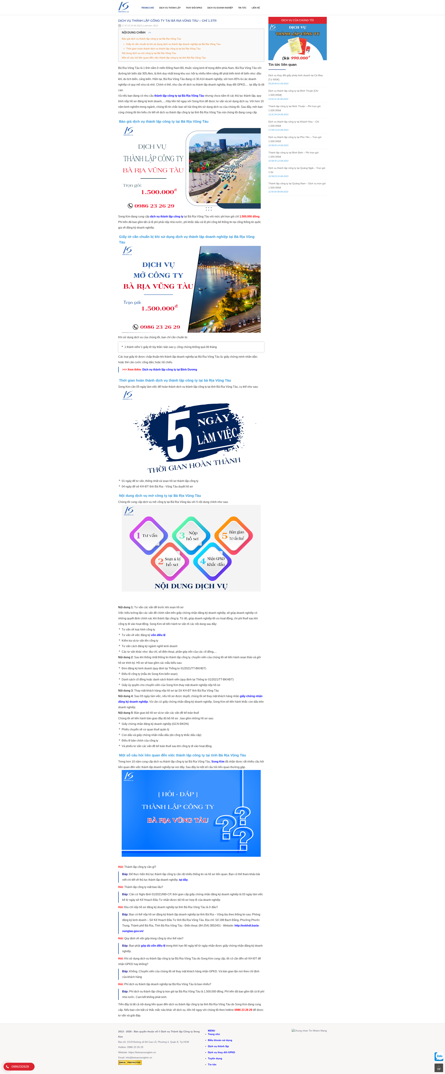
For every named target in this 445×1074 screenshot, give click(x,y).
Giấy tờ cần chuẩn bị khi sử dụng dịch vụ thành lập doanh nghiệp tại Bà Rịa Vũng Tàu (173, 44)
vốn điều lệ (158, 635)
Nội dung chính (134, 32)
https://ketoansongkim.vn (142, 1052)
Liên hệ (256, 8)
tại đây (183, 879)
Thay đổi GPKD (194, 8)
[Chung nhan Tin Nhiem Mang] (309, 1030)
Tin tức (242, 8)
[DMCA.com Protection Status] (130, 1064)
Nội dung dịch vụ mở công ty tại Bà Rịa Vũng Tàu (149, 53)
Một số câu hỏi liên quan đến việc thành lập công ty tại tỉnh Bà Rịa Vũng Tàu (164, 57)
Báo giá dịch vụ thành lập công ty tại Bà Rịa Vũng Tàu (151, 38)
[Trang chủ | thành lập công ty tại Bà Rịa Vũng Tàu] (124, 13)
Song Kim (217, 761)
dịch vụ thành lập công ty (166, 216)
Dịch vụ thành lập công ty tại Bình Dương (169, 369)
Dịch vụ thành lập (170, 8)
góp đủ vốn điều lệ (153, 945)
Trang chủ (147, 8)
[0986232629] (7, 1067)
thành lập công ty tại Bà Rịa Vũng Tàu (179, 95)
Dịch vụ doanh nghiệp (220, 8)
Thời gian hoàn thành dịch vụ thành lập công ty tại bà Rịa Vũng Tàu (163, 48)
